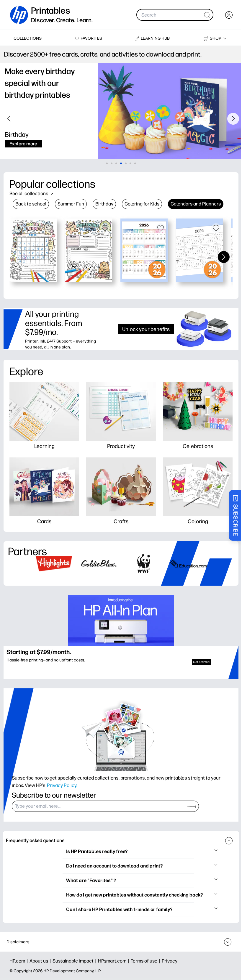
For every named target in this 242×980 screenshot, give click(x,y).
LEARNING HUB (155, 38)
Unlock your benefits (146, 329)
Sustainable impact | (75, 961)
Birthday (104, 204)
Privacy (169, 961)
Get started (201, 662)
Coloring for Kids (142, 204)
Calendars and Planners (196, 204)
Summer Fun (71, 204)
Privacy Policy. (62, 785)
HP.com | (19, 961)
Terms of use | (146, 961)
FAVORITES (91, 38)
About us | (41, 961)
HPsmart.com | (114, 961)
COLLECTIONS (28, 38)
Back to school (30, 204)
